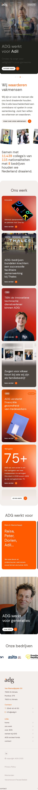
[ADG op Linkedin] (14, 753)
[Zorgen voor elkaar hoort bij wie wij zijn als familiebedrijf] (19, 365)
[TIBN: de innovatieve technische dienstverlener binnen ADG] (19, 314)
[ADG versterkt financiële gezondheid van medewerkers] (19, 415)
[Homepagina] (9, 680)
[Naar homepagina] (5, 5)
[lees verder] (19, 213)
